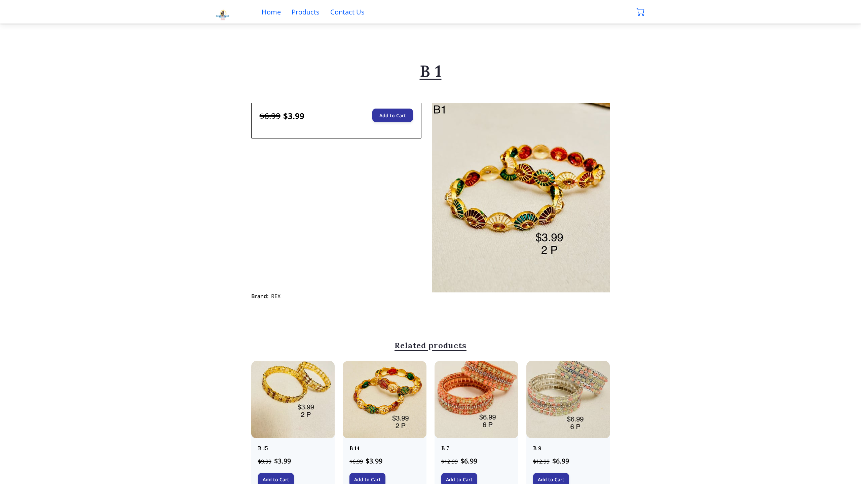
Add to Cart (392, 115)
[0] (640, 12)
